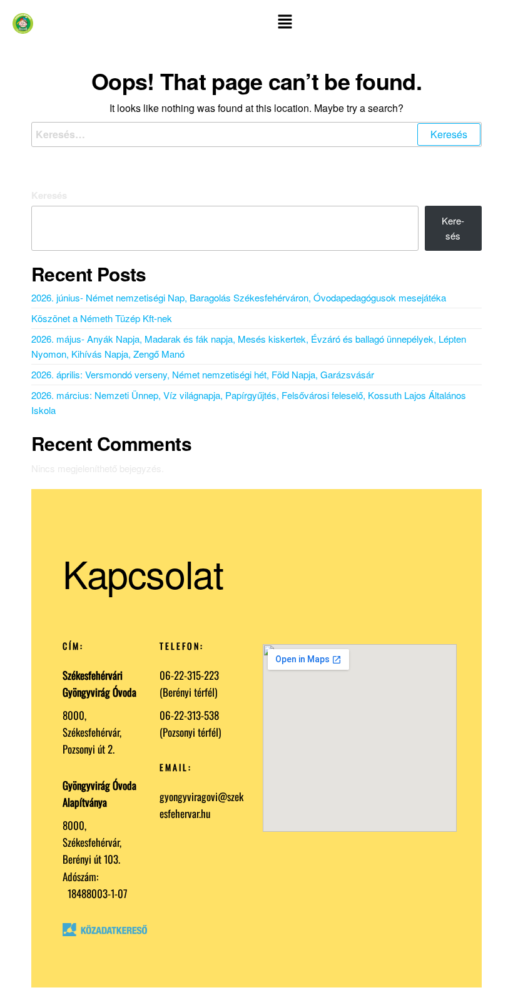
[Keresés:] (256, 134)
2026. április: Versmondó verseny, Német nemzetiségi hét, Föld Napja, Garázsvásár (202, 374)
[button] (285, 23)
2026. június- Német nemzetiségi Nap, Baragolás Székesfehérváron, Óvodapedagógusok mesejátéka (238, 297)
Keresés (49, 195)
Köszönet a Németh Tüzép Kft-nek (101, 318)
